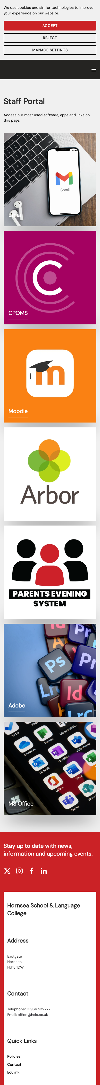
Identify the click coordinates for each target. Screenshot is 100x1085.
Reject (50, 37)
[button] (94, 69)
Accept (50, 25)
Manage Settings (50, 50)
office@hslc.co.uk (33, 1014)
